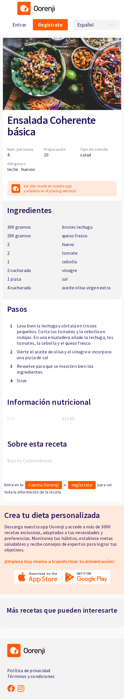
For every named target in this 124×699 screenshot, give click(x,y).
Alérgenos (16, 163)
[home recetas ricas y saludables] (34, 13)
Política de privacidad (28, 670)
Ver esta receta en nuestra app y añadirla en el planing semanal (50, 188)
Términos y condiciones (31, 676)
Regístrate (50, 24)
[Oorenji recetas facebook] (11, 688)
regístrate (82, 485)
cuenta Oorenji (44, 485)
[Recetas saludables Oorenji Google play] (86, 580)
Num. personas (20, 149)
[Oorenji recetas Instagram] (21, 688)
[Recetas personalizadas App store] (37, 580)
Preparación (54, 149)
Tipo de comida (94, 149)
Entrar (19, 24)
